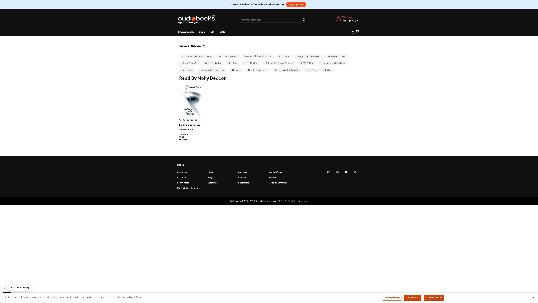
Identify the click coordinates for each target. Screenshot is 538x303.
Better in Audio (213, 63)
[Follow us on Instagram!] (337, 180)
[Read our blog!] (355, 180)
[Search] (304, 19)
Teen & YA (311, 70)
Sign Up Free (296, 4)
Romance (284, 56)
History (236, 70)
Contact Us (244, 177)
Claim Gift (213, 183)
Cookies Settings (278, 183)
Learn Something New (333, 63)
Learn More (183, 183)
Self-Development (336, 56)
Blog (210, 177)
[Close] (533, 298)
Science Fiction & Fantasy (279, 63)
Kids (327, 70)
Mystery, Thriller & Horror (258, 56)
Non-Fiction (251, 63)
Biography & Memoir (308, 56)
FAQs (210, 172)
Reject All (412, 297)
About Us (182, 172)
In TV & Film (307, 63)
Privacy (273, 177)
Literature (187, 70)
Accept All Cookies (433, 297)
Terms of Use (275, 172)
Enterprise (243, 183)
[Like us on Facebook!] (328, 180)
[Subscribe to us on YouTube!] (346, 180)
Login (355, 20)
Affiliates (182, 177)
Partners (242, 172)
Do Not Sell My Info (187, 188)
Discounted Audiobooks (198, 56)
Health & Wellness (257, 70)
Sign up (346, 20)
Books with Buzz (227, 56)
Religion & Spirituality (286, 70)
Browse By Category (191, 46)
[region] (269, 298)
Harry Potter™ (189, 63)
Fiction (232, 63)
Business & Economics (212, 70)
